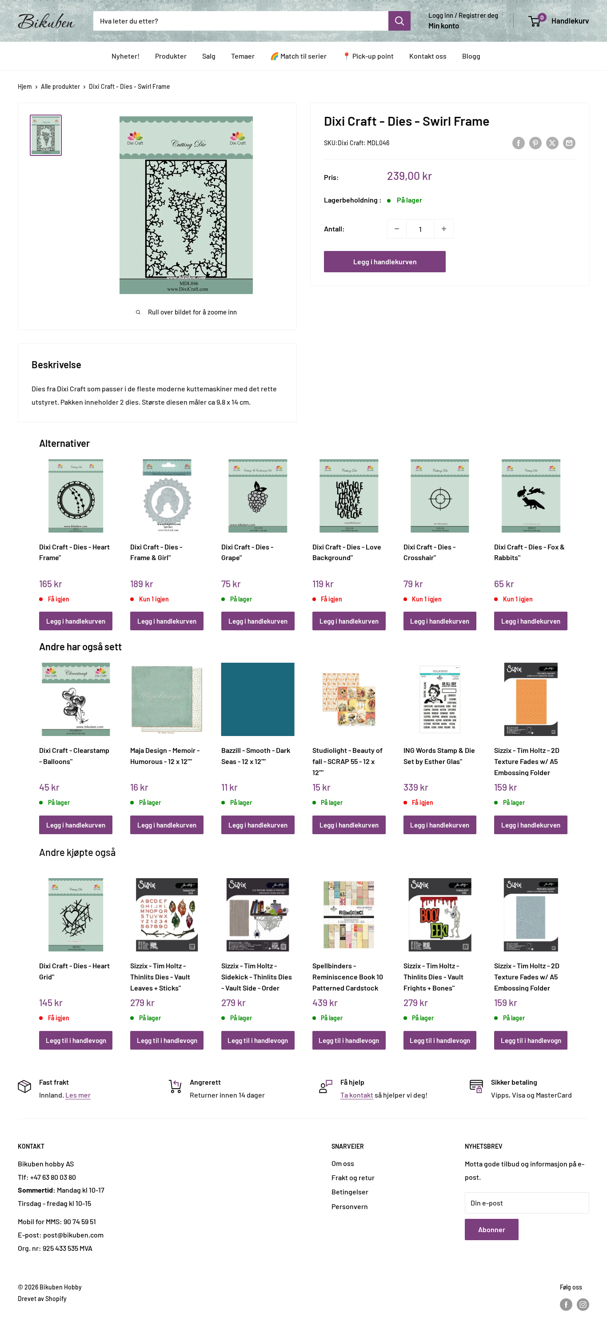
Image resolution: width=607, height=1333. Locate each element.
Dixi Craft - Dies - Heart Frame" (74, 552)
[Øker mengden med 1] (444, 228)
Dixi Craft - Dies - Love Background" (346, 552)
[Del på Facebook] (518, 142)
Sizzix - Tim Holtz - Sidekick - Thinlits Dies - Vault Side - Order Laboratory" (256, 976)
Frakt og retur (353, 1177)
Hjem (25, 86)
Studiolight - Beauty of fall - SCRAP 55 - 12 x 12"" (347, 761)
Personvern (349, 1206)
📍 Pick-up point (368, 56)
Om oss (342, 1163)
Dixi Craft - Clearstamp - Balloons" (74, 755)
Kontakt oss (428, 56)
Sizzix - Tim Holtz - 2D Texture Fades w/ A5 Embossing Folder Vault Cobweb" (526, 976)
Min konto (443, 25)
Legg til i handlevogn (76, 1040)
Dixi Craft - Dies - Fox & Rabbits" (529, 552)
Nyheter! (126, 56)
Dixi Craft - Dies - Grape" (247, 552)
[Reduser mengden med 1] (396, 228)
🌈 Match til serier (298, 56)
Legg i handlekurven (385, 261)
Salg (209, 56)
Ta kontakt (356, 1094)
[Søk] (399, 21)
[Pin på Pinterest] (535, 142)
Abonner (491, 1229)
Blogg (471, 56)
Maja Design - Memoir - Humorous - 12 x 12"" (165, 755)
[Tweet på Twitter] (552, 142)
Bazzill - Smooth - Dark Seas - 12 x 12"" (255, 755)
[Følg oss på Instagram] (583, 1304)
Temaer (243, 56)
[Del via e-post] (569, 142)
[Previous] (41, 535)
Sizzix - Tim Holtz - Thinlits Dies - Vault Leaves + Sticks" (160, 976)
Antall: (334, 228)
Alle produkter (60, 86)
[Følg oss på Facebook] (566, 1304)
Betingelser (349, 1191)
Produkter (171, 56)
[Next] (565, 535)
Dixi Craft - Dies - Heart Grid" (74, 971)
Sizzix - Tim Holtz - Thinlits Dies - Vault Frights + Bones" (433, 976)
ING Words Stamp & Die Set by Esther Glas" (439, 755)
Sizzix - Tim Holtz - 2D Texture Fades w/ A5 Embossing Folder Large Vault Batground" (530, 761)
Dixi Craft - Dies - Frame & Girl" (156, 552)
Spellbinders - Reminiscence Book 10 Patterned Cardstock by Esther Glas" (347, 976)
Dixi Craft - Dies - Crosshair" (429, 552)
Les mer (78, 1094)
